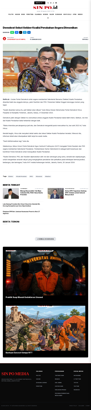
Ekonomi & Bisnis (41, 382)
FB (16, 32)
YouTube (76, 386)
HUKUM (17, 14)
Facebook (77, 389)
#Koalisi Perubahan (21, 176)
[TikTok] (53, 2)
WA (12, 32)
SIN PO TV (39, 2)
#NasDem (47, 176)
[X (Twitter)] (48, 2)
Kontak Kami (59, 386)
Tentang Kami (59, 375)
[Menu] (48, 18)
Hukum (38, 379)
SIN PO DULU (67, 14)
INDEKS (80, 14)
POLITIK (11, 14)
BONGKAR (58, 14)
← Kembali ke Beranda (45, 239)
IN (29, 32)
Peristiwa (39, 386)
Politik (38, 375)
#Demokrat (39, 176)
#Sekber (10, 176)
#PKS (31, 176)
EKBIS (23, 14)
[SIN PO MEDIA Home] (45, 7)
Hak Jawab (58, 382)
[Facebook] (56, 2)
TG (25, 32)
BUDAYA (45, 14)
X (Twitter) (77, 379)
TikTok (76, 382)
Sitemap (88, 405)
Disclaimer (81, 405)
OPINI (74, 14)
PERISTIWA (29, 14)
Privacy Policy (73, 405)
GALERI (51, 14)
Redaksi (57, 379)
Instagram (77, 375)
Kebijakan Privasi (60, 389)
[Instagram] (50, 2)
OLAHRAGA (38, 14)
